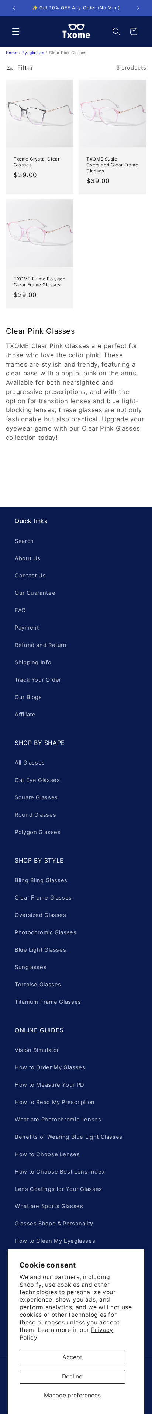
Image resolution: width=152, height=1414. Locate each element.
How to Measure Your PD (49, 1084)
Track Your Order (38, 679)
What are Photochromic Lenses (58, 1119)
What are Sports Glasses (49, 1206)
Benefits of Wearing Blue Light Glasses (68, 1137)
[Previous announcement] (14, 8)
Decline (72, 1376)
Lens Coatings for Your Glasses (58, 1189)
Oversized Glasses (40, 915)
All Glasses (30, 762)
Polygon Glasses (38, 832)
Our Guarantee (35, 593)
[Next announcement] (138, 8)
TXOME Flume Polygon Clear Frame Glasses (39, 282)
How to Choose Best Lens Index (60, 1171)
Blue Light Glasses (40, 949)
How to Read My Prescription (55, 1102)
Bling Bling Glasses (41, 880)
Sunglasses (30, 967)
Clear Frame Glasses (43, 897)
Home (12, 52)
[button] (15, 31)
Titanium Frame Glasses (48, 1002)
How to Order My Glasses (50, 1067)
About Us (28, 558)
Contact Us (30, 575)
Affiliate (25, 714)
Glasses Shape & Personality (54, 1223)
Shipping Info (33, 662)
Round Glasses (35, 814)
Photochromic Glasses (46, 932)
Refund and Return (41, 645)
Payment (27, 627)
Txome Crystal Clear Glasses (36, 162)
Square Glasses (36, 797)
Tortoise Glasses (38, 984)
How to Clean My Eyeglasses (55, 1241)
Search (24, 541)
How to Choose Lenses (47, 1154)
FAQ (20, 610)
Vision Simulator (37, 1050)
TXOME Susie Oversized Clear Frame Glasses (112, 164)
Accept (72, 1357)
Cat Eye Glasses (37, 780)
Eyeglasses (33, 52)
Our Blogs (28, 697)
